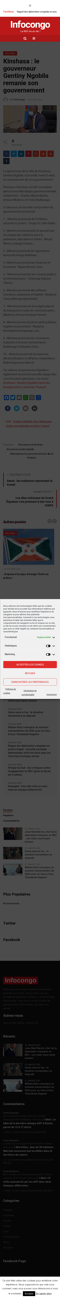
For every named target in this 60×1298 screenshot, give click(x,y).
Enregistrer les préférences (30, 682)
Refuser (30, 673)
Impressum (52, 694)
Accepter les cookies (30, 664)
